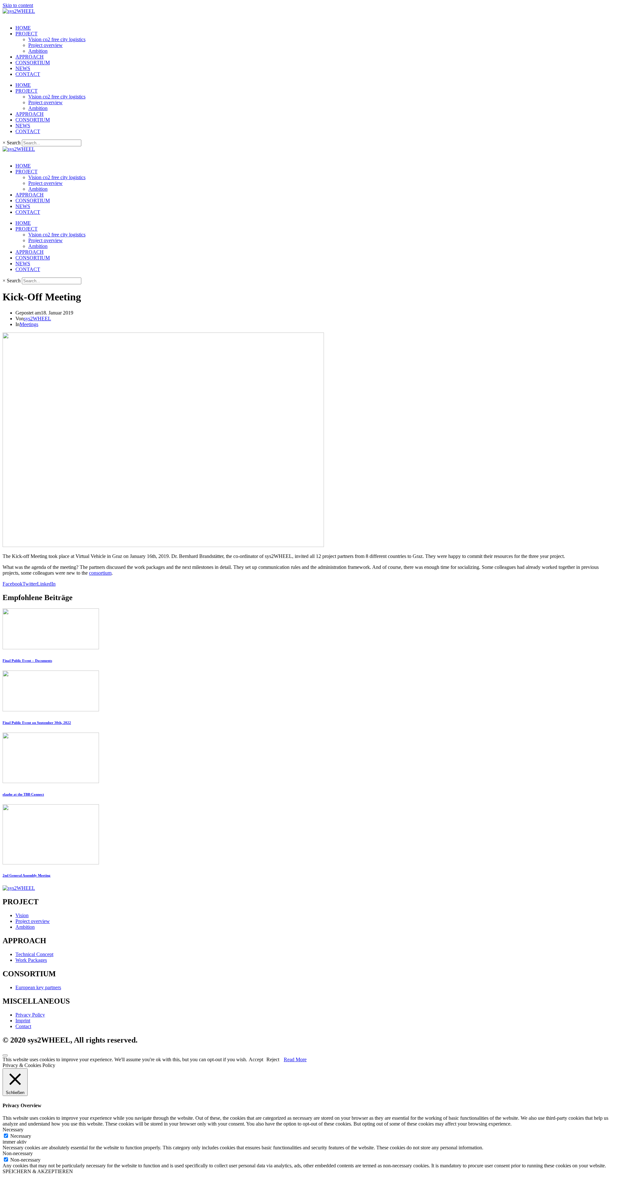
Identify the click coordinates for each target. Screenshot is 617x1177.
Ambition (38, 51)
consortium (100, 573)
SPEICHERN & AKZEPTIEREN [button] (38, 1171)
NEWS (22, 68)
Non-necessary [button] (18, 1153)
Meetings (29, 324)
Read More (295, 1059)
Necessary (20, 1136)
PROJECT (26, 33)
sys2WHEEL (37, 318)
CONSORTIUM (32, 62)
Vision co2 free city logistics (56, 39)
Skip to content (18, 5)
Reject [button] (272, 1059)
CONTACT (27, 74)
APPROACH (29, 56)
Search (14, 142)
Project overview (45, 45)
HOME (23, 28)
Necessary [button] (13, 1129)
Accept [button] (256, 1059)
